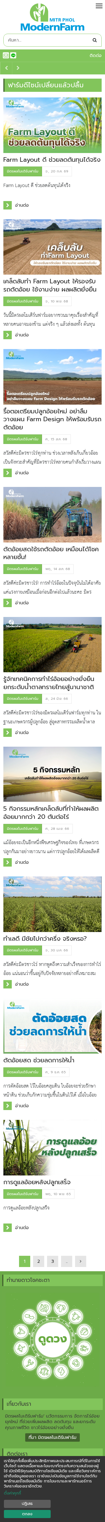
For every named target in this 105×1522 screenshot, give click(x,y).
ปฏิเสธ (27, 1504)
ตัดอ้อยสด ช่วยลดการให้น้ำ (38, 1060)
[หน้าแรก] (52, 18)
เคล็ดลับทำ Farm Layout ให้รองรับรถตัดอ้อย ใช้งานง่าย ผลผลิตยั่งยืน (50, 285)
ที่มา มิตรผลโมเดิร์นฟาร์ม (52, 1437)
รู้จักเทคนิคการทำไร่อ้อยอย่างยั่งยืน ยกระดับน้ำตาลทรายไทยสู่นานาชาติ (48, 683)
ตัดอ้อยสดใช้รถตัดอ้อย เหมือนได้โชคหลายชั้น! (51, 553)
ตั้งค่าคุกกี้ (12, 1493)
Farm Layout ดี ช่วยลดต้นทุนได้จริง (52, 159)
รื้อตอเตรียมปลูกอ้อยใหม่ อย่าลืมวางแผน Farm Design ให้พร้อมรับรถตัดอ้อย (52, 419)
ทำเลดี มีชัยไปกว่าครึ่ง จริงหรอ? (45, 938)
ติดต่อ (96, 55)
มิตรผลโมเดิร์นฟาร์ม (22, 171)
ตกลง (27, 1514)
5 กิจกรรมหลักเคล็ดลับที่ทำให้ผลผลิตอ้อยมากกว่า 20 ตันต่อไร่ (51, 812)
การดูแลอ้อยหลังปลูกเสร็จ (37, 1182)
